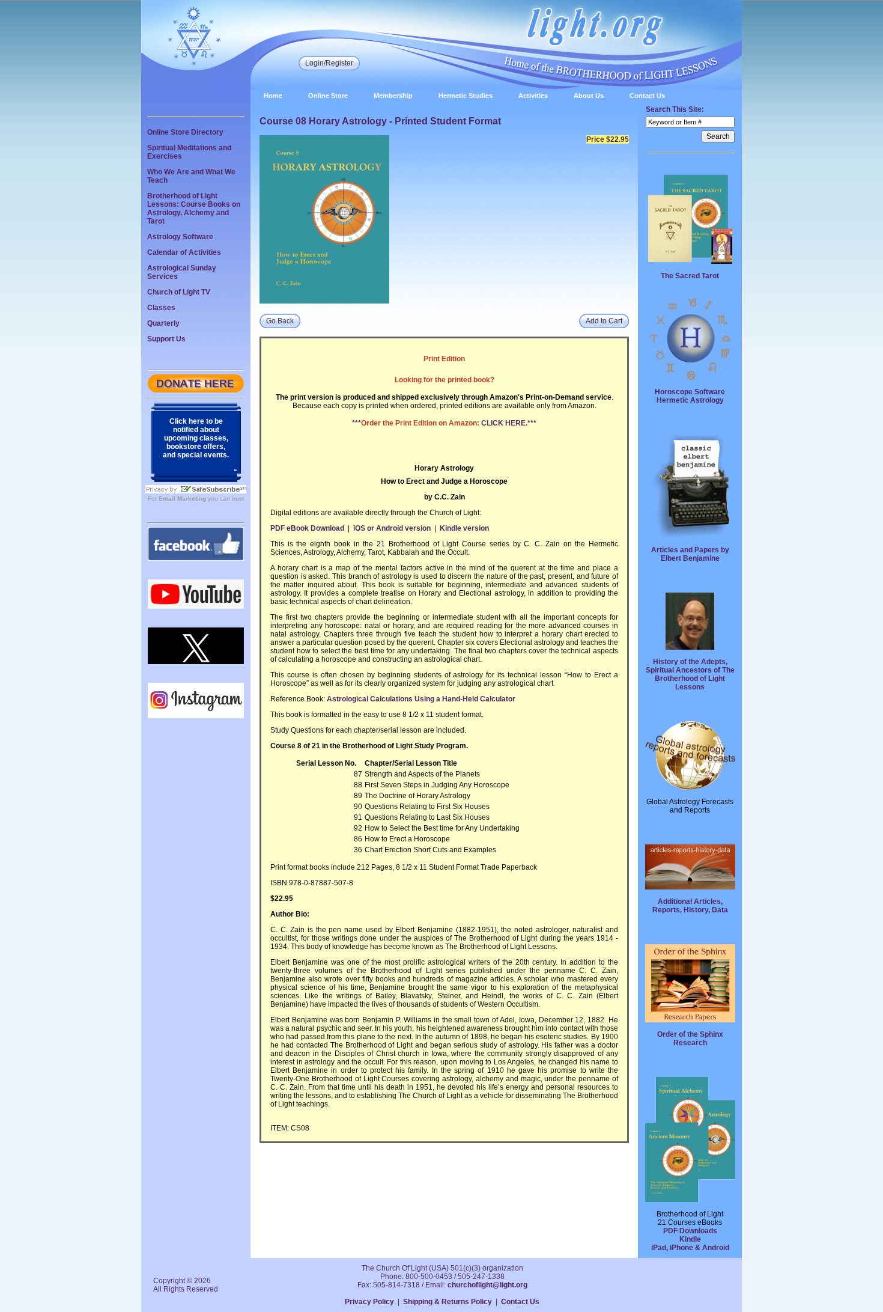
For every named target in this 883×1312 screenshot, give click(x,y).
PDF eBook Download (307, 528)
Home (273, 95)
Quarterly (163, 323)
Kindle (690, 1239)
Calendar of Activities (184, 252)
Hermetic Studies (465, 95)
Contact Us (647, 95)
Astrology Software (180, 237)
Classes (161, 308)
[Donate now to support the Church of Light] (196, 390)
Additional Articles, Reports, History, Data (690, 905)
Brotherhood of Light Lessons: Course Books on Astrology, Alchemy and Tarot (193, 208)
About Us (589, 95)
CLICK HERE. (504, 423)
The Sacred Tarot (690, 276)
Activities (533, 95)
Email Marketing (182, 498)
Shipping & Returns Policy (447, 1302)
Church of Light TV (178, 292)
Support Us (166, 339)
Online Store (328, 95)
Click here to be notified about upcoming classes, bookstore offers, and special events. (196, 438)
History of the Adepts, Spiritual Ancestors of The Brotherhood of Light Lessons (690, 674)
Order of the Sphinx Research (690, 1038)
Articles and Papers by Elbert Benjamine (690, 554)
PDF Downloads (690, 1231)
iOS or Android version (392, 528)
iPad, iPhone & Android (690, 1247)
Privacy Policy (369, 1302)
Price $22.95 (607, 139)
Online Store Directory (185, 132)
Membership (393, 95)
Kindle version (464, 528)
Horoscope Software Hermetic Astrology (690, 396)
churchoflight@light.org (487, 1285)
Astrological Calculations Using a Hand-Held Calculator (421, 699)
